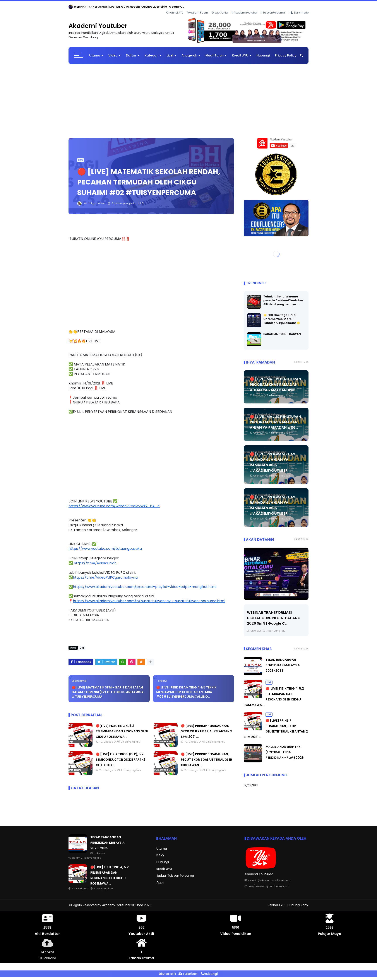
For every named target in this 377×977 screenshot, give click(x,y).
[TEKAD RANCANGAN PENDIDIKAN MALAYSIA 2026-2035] (71, 8)
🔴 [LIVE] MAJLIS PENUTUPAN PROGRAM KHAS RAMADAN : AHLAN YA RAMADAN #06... (275, 381)
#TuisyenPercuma (272, 7)
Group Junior (220, 7)
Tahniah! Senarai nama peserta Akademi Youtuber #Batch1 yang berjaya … (283, 297)
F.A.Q (160, 852)
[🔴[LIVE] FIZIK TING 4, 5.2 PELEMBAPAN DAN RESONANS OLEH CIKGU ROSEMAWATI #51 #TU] (81, 742)
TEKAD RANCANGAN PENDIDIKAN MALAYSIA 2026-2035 (111, 7)
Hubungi (263, 52)
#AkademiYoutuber (244, 7)
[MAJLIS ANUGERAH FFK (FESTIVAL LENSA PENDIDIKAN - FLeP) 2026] (253, 758)
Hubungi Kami (298, 901)
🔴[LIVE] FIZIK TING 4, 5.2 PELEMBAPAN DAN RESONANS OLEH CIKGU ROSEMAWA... (122, 727)
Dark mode (301, 7)
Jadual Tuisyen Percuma (175, 872)
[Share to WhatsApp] (122, 658)
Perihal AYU (276, 901)
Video (113, 52)
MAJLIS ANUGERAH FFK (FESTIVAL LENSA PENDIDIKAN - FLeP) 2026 (285, 748)
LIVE (80, 156)
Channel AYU (174, 7)
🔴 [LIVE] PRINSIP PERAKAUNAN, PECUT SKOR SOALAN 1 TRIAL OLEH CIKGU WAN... (206, 756)
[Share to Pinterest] (131, 658)
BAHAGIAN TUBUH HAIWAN (282, 330)
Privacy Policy (285, 52)
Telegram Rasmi (198, 7)
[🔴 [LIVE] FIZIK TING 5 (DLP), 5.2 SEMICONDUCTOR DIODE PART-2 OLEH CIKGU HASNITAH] (81, 771)
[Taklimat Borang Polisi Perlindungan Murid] (276, 570)
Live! (170, 52)
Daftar (131, 52)
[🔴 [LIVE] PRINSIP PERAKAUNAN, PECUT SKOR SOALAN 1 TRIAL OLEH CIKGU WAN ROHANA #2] (166, 771)
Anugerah (189, 52)
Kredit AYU (240, 52)
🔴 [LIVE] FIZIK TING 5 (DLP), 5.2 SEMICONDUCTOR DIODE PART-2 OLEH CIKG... (120, 756)
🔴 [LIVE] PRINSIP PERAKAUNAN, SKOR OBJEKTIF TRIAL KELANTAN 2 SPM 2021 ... (206, 727)
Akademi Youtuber (98, 22)
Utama (94, 52)
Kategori (151, 52)
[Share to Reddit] (141, 658)
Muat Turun (215, 52)
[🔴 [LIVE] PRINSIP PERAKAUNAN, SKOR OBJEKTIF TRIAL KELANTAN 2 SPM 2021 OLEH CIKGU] (166, 742)
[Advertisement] (188, 95)
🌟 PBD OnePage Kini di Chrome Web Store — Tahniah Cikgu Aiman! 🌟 (281, 315)
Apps (160, 879)
